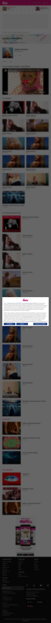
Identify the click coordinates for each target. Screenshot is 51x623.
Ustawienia (9, 324)
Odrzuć (22, 324)
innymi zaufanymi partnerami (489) (29, 303)
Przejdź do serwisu (40, 324)
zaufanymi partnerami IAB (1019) (14, 303)
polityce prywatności (29, 316)
